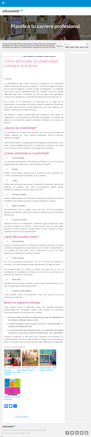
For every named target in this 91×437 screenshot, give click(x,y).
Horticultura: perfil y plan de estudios (30, 369)
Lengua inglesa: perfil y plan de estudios (48, 369)
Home (4, 56)
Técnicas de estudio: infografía (12, 398)
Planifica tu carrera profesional (45, 26)
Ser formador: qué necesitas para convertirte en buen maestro (12, 371)
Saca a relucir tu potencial (14, 56)
